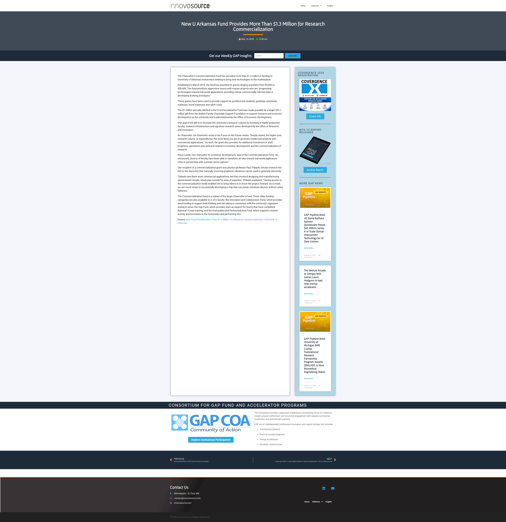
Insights (330, 5)
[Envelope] (333, 488)
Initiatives (315, 5)
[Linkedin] (324, 488)
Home (303, 5)
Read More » (309, 248)
